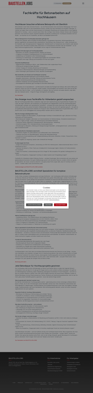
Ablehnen (48, 204)
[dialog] (46, 196)
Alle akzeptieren (60, 204)
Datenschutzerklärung (54, 199)
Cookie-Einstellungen (34, 204)
